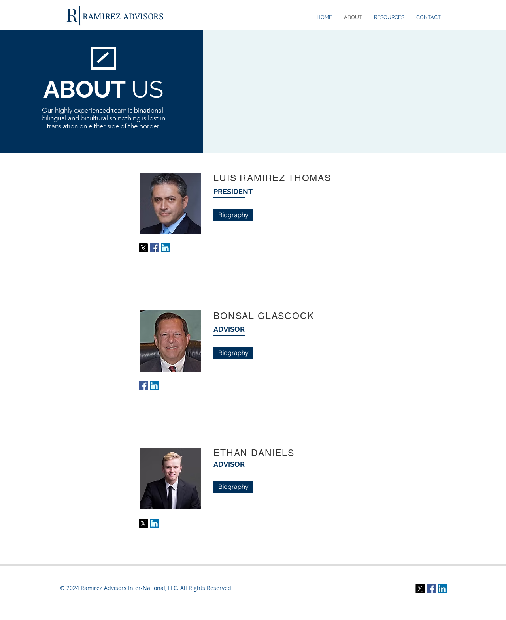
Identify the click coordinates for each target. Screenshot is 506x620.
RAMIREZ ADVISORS (123, 16)
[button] (389, 17)
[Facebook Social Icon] (154, 247)
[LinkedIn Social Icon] (165, 247)
